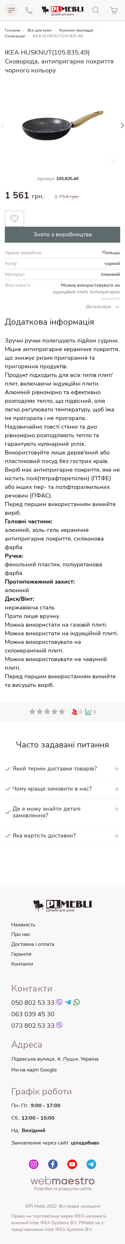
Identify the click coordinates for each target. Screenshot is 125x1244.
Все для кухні (40, 30)
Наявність (23, 924)
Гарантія (21, 954)
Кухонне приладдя (76, 30)
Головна (12, 30)
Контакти (22, 964)
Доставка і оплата (32, 944)
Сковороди (15, 36)
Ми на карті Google (34, 1069)
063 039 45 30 (32, 1014)
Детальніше (98, 307)
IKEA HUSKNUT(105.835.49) (58, 36)
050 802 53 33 (32, 1003)
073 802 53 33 (32, 1026)
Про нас (20, 934)
